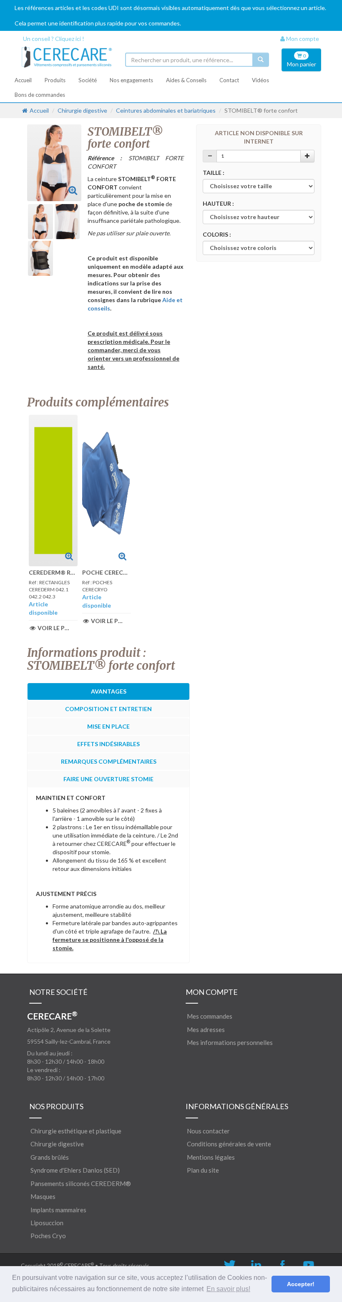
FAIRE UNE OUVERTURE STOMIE (108, 778)
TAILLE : (213, 172)
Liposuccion (46, 1222)
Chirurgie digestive (82, 110)
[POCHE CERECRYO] (106, 490)
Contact (229, 80)
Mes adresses (206, 1029)
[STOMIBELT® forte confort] (72, 190)
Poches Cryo (48, 1235)
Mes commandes (209, 1016)
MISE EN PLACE (108, 726)
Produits (55, 80)
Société (87, 80)
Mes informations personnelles (230, 1042)
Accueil (23, 80)
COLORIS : (217, 234)
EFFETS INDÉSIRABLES (108, 743)
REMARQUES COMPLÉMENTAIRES (108, 761)
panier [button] (301, 60)
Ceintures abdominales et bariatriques (166, 110)
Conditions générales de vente (229, 1144)
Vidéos (260, 80)
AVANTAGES (108, 691)
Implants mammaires (58, 1210)
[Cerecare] (67, 57)
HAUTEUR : (218, 203)
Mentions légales (211, 1157)
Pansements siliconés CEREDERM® (80, 1183)
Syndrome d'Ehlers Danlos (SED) (75, 1170)
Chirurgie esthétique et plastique (75, 1131)
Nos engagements (131, 80)
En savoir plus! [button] (228, 1288)
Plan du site (203, 1170)
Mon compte (302, 38)
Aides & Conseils (186, 80)
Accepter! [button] (300, 1284)
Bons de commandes (40, 94)
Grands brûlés (49, 1157)
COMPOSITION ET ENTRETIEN (108, 708)
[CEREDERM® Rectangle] (53, 490)
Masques (42, 1196)
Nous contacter (208, 1131)
